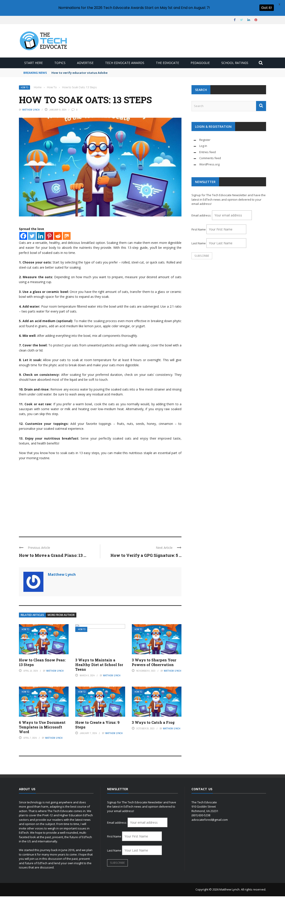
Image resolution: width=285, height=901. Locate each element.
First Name (198, 229)
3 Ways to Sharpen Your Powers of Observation (154, 662)
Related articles (32, 615)
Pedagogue (200, 63)
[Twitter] (32, 236)
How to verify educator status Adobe (79, 73)
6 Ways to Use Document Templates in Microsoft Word (42, 727)
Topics (59, 63)
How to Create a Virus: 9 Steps (97, 724)
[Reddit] (58, 236)
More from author (61, 615)
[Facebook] (23, 236)
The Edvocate (167, 63)
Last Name (198, 243)
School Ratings (234, 63)
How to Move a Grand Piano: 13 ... (52, 555)
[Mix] (67, 236)
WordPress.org (209, 164)
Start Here (33, 63)
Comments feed (210, 158)
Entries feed (207, 152)
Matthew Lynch (31, 109)
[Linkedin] (41, 236)
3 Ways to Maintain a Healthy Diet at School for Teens (99, 665)
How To (24, 87)
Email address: (201, 215)
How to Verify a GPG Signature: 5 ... (145, 555)
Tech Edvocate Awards (124, 63)
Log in (203, 146)
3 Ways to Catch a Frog (153, 722)
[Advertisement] (100, 496)
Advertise (85, 63)
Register (204, 140)
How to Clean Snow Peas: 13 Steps (42, 662)
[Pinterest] (49, 236)
